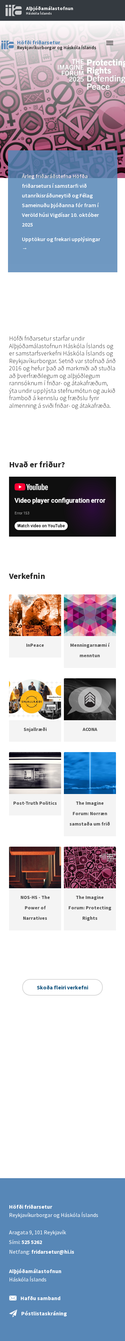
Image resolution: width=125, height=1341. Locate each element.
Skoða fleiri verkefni (62, 987)
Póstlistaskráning (44, 1313)
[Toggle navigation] (108, 43)
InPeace (35, 645)
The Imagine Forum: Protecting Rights (89, 907)
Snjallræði (35, 729)
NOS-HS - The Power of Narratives (35, 907)
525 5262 (32, 1241)
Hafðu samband (40, 1298)
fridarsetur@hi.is (52, 1251)
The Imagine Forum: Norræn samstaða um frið (89, 813)
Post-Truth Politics (35, 803)
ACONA (90, 729)
